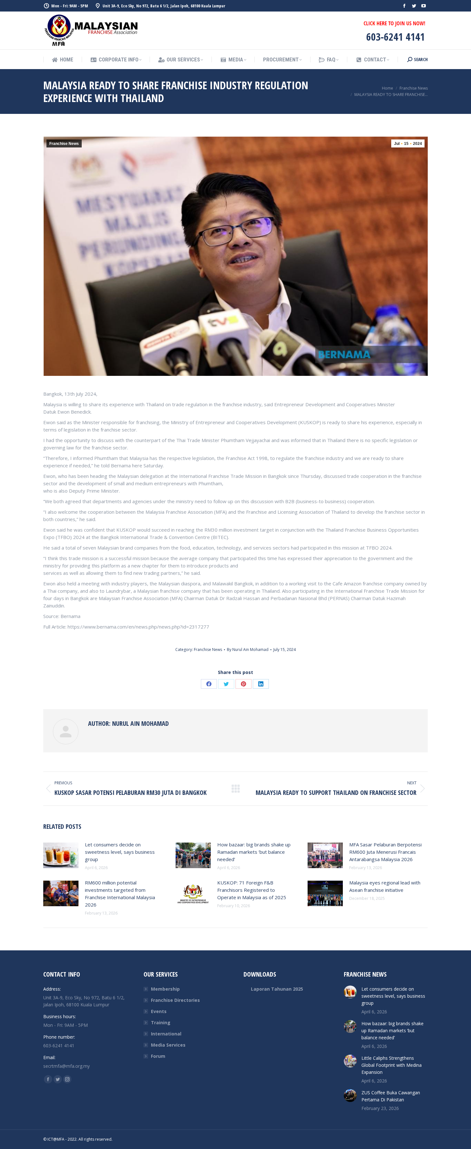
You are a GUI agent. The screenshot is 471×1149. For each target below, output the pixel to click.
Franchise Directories (175, 1000)
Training (160, 1022)
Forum (158, 1056)
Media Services (168, 1045)
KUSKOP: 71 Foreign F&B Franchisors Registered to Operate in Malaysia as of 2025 (251, 889)
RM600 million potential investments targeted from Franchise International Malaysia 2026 (120, 893)
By (248, 649)
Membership (165, 989)
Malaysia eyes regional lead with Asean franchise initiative (384, 886)
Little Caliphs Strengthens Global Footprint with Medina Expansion (391, 1065)
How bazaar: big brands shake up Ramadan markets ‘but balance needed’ (254, 851)
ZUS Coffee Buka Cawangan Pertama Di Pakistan (390, 1096)
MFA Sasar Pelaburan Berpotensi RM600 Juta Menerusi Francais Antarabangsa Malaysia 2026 (385, 851)
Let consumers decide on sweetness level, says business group (120, 851)
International (166, 1034)
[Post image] (60, 855)
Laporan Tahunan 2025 (277, 989)
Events (159, 1011)
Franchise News (64, 143)
